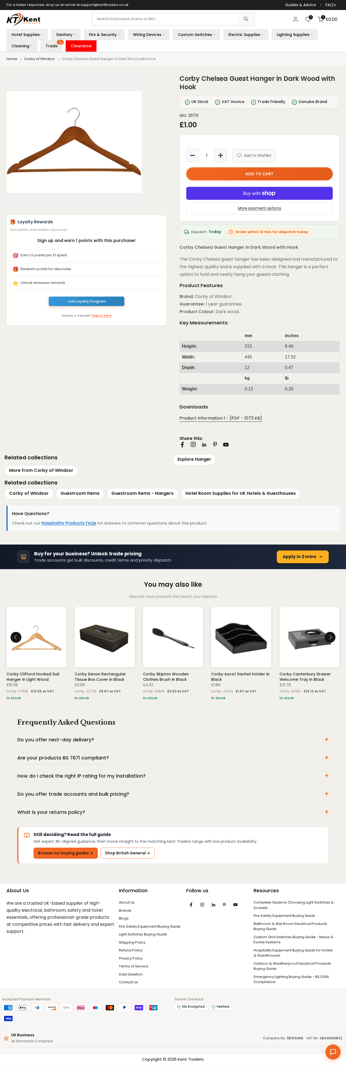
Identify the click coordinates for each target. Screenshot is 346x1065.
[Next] (330, 637)
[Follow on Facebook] (182, 444)
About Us (127, 902)
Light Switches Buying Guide (143, 934)
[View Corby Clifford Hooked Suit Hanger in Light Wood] (36, 637)
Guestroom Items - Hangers (142, 493)
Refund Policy (130, 950)
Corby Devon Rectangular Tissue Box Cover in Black (100, 676)
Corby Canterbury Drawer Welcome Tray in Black (305, 676)
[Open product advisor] (333, 1052)
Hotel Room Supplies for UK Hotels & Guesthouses (240, 493)
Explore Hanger (194, 459)
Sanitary (64, 34)
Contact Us (128, 982)
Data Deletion (131, 974)
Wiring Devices (147, 34)
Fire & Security (103, 34)
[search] (246, 19)
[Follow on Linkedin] (204, 445)
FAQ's (330, 5)
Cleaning (20, 46)
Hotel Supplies (26, 34)
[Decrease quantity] (192, 155)
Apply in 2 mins (299, 556)
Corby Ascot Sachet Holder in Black (240, 676)
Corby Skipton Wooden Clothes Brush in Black (166, 676)
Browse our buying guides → (65, 853)
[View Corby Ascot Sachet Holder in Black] (241, 637)
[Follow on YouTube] (226, 444)
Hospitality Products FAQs (68, 523)
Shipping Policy (132, 942)
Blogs (124, 918)
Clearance (81, 46)
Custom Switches (195, 34)
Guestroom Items (80, 493)
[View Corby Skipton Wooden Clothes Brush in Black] (173, 637)
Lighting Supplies (293, 34)
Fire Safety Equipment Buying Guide (150, 926)
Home (11, 59)
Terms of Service (133, 966)
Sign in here (102, 315)
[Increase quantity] (221, 155)
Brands (125, 910)
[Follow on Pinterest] (215, 444)
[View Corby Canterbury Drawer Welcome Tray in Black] (310, 637)
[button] (86, 142)
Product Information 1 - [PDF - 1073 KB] (220, 418)
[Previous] (16, 637)
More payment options (259, 208)
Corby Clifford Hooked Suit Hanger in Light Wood (32, 676)
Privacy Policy (131, 958)
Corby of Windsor (39, 59)
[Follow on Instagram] (193, 444)
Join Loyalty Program (86, 301)
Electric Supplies (244, 34)
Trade (54, 45)
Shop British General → (127, 853)
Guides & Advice (300, 5)
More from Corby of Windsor (41, 470)
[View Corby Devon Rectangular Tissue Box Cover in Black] (105, 637)
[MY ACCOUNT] (295, 19)
